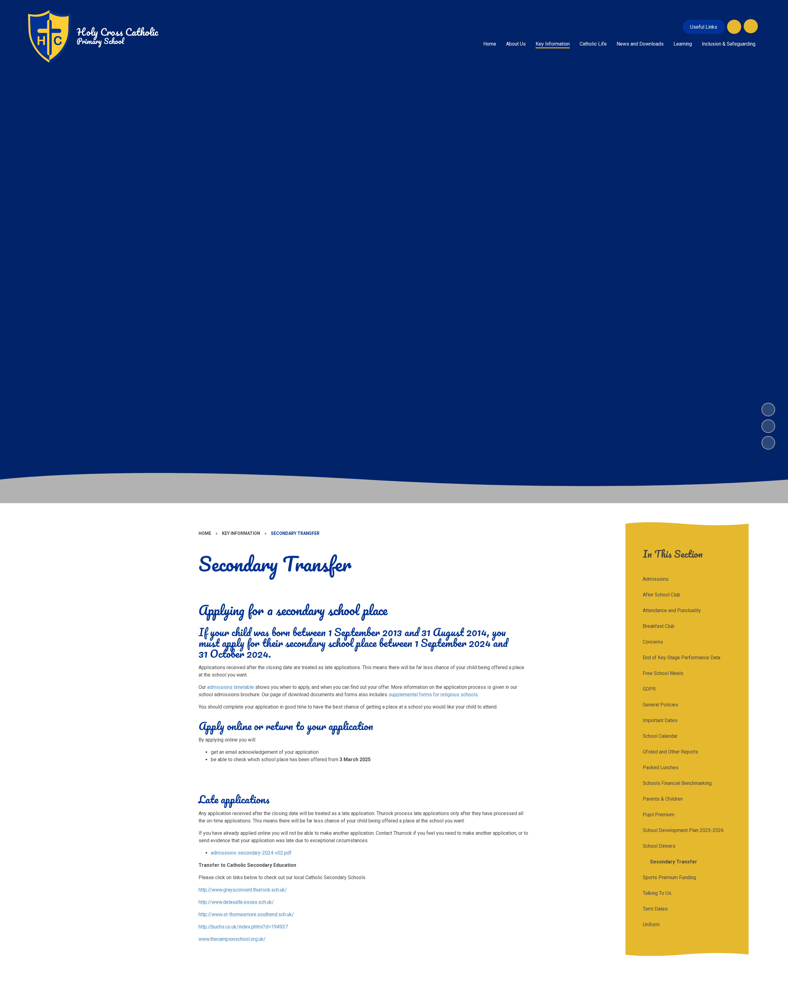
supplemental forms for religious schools (433, 694)
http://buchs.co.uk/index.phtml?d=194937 (243, 927)
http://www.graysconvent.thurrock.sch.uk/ (243, 890)
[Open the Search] (734, 27)
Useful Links (703, 27)
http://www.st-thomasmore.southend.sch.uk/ (246, 914)
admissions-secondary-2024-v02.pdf (251, 853)
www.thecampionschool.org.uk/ (232, 939)
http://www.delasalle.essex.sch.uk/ (236, 902)
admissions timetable (230, 687)
